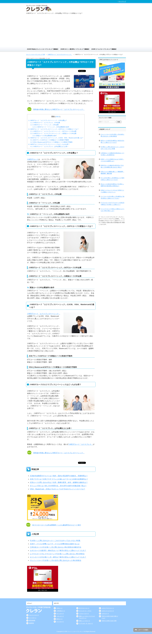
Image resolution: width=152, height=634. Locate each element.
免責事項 (31, 623)
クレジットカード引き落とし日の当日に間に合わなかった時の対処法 (55, 560)
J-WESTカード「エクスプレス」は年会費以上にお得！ (49, 146)
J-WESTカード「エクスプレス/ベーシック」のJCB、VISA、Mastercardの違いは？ (55, 138)
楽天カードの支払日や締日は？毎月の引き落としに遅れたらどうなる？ (112, 141)
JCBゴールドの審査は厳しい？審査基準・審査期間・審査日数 (112, 172)
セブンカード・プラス (85, 611)
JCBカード (59, 608)
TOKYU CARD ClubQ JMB (109, 620)
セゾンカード (60, 613)
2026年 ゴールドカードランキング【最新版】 (104, 49)
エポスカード (105, 613)
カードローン (32, 617)
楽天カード (59, 619)
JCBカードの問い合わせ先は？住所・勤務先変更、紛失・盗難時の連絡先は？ (59, 482)
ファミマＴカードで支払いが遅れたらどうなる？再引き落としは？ (112, 209)
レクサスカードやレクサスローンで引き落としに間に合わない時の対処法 (57, 554)
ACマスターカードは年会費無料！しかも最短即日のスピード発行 (56, 525)
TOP (35, 54)
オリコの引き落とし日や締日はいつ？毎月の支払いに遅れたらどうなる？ (112, 178)
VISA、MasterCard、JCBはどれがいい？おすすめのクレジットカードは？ (57, 489)
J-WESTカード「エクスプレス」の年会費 (45, 122)
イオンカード (60, 616)
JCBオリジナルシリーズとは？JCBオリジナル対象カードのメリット (112, 191)
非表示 (58, 116)
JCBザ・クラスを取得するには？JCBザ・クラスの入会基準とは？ (112, 160)
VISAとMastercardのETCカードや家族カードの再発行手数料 (51, 142)
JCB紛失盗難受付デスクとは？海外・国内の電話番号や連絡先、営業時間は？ (59, 476)
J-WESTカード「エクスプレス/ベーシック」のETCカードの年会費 (53, 131)
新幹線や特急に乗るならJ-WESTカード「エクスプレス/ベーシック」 (59, 109)
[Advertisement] (76, 31)
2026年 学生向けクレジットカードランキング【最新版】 (43, 49)
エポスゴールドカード (108, 611)
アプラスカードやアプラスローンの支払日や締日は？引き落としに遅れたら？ (112, 203)
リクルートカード (84, 613)
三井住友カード (60, 611)
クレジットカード (34, 615)
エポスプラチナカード (108, 608)
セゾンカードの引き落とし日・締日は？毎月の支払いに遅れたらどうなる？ (58, 557)
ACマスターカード (84, 608)
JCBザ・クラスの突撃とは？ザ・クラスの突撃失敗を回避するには (54, 544)
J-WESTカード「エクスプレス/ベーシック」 (43, 314)
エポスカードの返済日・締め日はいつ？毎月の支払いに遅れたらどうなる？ (58, 550)
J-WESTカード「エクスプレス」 (80, 444)
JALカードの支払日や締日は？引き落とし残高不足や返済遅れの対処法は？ (112, 185)
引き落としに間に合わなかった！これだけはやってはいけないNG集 (55, 540)
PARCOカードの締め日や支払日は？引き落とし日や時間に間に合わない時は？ (112, 166)
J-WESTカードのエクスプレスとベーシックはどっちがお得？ (49, 144)
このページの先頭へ (143, 630)
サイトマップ (122, 1)
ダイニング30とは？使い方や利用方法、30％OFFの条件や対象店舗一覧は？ (58, 486)
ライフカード (60, 621)
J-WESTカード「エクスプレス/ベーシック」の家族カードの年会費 (53, 133)
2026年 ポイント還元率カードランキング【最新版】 (75, 49)
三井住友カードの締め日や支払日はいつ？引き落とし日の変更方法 (112, 154)
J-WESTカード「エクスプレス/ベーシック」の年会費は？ (47, 120)
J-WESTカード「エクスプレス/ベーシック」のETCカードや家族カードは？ (53, 129)
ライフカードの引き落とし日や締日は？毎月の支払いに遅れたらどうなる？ (112, 197)
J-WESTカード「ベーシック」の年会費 (44, 125)
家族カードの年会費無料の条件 (45, 135)
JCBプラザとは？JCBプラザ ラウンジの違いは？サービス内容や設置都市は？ (59, 479)
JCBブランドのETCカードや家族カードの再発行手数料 (49, 140)
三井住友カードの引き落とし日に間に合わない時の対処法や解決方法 (55, 547)
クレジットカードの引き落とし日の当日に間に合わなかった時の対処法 (112, 135)
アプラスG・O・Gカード (86, 623)
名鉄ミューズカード (84, 620)
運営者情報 (32, 620)
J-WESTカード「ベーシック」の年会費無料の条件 (51, 127)
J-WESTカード (32, 159)
